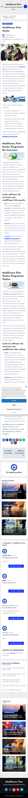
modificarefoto (11, 35)
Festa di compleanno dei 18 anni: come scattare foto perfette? (13, 734)
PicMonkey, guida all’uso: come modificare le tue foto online (13, 510)
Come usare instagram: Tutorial (11, 690)
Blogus (12, 795)
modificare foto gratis (11, 238)
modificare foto (7, 23)
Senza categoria (9, 729)
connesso (12, 653)
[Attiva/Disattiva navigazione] (2, 6)
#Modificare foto (8, 39)
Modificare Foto (13, 4)
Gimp (5, 203)
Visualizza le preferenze (14, 409)
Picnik (6, 352)
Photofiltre (7, 236)
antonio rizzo (6, 555)
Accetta (14, 400)
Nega (14, 405)
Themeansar (19, 795)
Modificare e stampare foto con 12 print (14, 685)
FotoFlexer (7, 377)
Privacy (14, 412)
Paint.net (7, 223)
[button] (25, 386)
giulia (4, 580)
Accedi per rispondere (16, 566)
